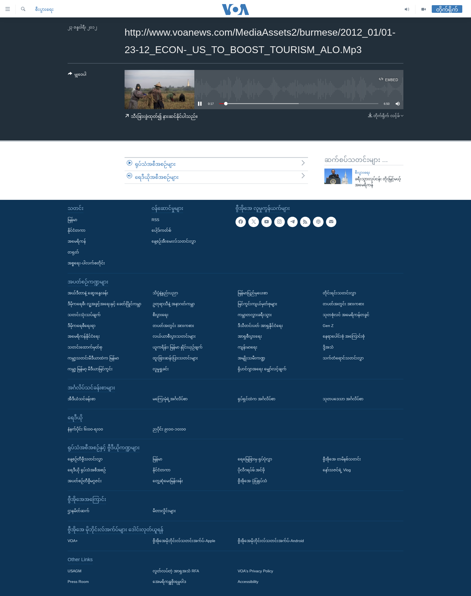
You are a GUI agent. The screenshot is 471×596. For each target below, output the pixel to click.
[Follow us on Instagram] (279, 222)
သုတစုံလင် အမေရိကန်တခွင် (346, 315)
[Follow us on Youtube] (266, 222)
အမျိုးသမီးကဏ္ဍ (251, 358)
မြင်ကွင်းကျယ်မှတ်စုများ (257, 304)
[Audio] (407, 9)
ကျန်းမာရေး (247, 347)
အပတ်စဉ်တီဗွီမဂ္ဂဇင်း (85, 481)
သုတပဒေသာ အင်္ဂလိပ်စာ (343, 399)
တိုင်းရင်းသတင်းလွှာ (339, 293)
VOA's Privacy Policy (255, 571)
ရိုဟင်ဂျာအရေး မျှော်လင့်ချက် (262, 369)
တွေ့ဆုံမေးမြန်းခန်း (168, 481)
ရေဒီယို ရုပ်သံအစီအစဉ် (87, 470)
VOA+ (73, 541)
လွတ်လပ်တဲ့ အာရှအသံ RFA (176, 571)
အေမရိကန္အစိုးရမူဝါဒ (169, 582)
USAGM (74, 571)
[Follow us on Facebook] (240, 222)
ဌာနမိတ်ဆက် (78, 511)
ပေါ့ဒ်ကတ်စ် (161, 230)
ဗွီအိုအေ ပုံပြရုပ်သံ (252, 481)
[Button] (77, 75)
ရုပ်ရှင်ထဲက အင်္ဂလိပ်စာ (256, 399)
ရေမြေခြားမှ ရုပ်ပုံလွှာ (255, 459)
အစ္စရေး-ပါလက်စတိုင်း (86, 263)
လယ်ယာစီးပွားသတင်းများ (174, 336)
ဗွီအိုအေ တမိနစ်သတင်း (342, 459)
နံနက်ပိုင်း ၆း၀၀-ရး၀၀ (85, 429)
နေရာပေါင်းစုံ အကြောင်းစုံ (344, 336)
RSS (155, 220)
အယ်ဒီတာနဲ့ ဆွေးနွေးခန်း (88, 293)
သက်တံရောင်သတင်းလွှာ (343, 358)
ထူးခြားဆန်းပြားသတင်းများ (175, 358)
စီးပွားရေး (44, 9)
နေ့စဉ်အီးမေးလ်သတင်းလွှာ (174, 241)
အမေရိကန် (77, 241)
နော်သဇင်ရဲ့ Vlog (337, 470)
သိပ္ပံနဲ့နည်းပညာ (165, 293)
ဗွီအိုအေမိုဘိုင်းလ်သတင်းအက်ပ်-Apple (184, 541)
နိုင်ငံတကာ (76, 230)
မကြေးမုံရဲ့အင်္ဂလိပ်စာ (170, 399)
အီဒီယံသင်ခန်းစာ (81, 399)
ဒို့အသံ (328, 347)
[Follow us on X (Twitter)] (253, 222)
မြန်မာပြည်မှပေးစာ (253, 293)
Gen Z (328, 325)
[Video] (423, 9)
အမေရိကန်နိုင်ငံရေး (84, 336)
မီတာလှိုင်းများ (164, 511)
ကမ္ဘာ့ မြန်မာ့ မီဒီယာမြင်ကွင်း (90, 369)
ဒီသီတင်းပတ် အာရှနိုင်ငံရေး (260, 325)
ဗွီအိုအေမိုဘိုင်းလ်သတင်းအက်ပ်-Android (271, 541)
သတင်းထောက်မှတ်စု (85, 347)
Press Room (78, 582)
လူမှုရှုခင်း (161, 369)
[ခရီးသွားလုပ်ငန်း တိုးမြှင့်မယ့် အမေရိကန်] (338, 176)
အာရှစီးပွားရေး (250, 336)
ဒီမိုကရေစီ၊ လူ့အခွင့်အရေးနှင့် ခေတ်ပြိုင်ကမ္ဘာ (104, 304)
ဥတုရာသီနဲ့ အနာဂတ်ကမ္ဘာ (174, 304)
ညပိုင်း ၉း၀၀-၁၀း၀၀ (169, 429)
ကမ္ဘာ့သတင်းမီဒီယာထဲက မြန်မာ (93, 358)
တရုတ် (73, 252)
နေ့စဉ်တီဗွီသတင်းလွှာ (85, 459)
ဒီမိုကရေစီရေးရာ (81, 325)
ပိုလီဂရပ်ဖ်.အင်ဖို (251, 470)
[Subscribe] (331, 222)
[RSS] (305, 222)
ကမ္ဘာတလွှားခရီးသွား (255, 315)
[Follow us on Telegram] (292, 222)
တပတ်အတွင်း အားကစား (173, 325)
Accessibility (248, 582)
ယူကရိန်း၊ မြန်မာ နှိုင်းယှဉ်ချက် (178, 347)
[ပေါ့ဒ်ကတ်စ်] (318, 222)
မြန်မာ (72, 220)
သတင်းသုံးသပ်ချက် (84, 315)
